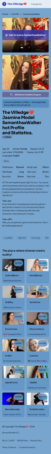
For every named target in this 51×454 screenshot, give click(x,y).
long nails (8, 238)
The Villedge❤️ (15, 4)
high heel (22, 238)
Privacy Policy (36, 441)
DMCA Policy (22, 441)
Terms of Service (9, 447)
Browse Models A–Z (10, 433)
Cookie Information (27, 447)
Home (5, 14)
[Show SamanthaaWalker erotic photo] (22, 48)
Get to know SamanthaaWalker (28, 36)
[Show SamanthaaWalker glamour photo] (29, 48)
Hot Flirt (15, 14)
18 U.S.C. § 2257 (8, 441)
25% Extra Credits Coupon (28, 95)
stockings (35, 238)
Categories (36, 4)
